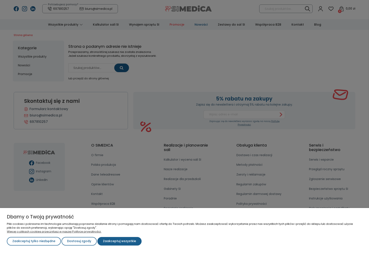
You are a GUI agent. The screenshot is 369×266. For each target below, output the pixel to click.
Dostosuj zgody (79, 241)
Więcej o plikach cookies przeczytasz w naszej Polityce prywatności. (54, 232)
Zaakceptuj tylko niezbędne (33, 241)
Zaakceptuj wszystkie (119, 241)
